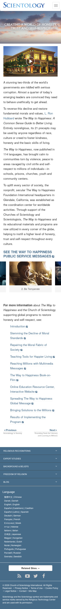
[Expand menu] (30, 451)
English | (12, 504)
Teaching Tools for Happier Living (31, 356)
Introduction (17, 326)
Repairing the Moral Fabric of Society (28, 347)
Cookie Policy (51, 588)
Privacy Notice (21, 588)
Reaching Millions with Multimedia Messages (31, 365)
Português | (15, 548)
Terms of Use (37, 588)
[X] (36, 576)
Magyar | (13, 537)
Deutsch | (12, 515)
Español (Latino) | (16, 511)
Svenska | (13, 556)
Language (9, 492)
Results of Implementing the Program (28, 419)
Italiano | (11, 530)
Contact (22, 590)
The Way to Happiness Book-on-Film (30, 377)
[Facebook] (44, 576)
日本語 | (12, 534)
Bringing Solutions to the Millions (31, 410)
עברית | (11, 526)
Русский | (12, 552)
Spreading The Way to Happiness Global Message (31, 400)
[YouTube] (27, 576)
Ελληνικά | (12, 522)
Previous (9, 430)
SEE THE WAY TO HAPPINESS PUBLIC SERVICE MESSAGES (27, 253)
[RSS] (19, 576)
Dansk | (11, 500)
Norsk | (12, 545)
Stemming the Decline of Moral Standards (29, 335)
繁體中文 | (13, 496)
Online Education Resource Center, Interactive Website (32, 389)
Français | (12, 519)
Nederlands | (13, 541)
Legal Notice (10, 590)
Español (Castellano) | (18, 508)
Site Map (32, 590)
